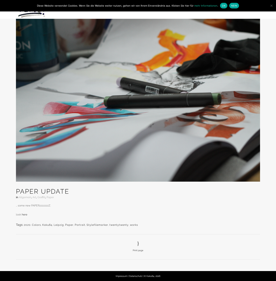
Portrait (80, 224)
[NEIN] (271, 6)
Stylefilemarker (97, 224)
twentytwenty (119, 224)
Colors (36, 224)
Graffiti (41, 197)
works (134, 224)
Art (34, 197)
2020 (27, 224)
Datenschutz (136, 276)
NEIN (234, 5)
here (24, 214)
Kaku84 (47, 224)
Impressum (122, 276)
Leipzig (59, 224)
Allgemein (25, 197)
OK (223, 5)
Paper (50, 197)
